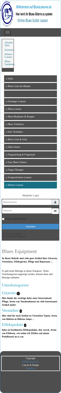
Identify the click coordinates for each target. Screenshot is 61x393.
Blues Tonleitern (16, 124)
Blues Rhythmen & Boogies (21, 116)
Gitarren (9, 293)
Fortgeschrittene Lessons (19, 177)
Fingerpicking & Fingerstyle (21, 154)
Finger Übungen (15, 170)
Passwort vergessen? (13, 234)
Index (10, 78)
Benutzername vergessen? (15, 236)
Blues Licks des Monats (19, 86)
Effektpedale (12, 324)
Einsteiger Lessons (17, 101)
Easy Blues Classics (17, 162)
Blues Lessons (14, 109)
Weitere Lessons (8, 55)
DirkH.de (30, 368)
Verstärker (10, 310)
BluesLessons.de (30, 361)
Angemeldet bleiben (16, 218)
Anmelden (30, 226)
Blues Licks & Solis (17, 139)
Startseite (9, 50)
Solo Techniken (15, 132)
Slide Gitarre (14, 147)
